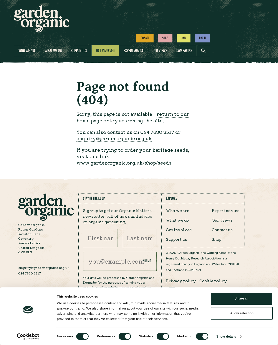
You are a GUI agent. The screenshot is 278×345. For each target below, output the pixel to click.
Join (183, 38)
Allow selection (241, 313)
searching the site (141, 120)
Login (202, 38)
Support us (79, 51)
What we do (53, 51)
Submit (147, 261)
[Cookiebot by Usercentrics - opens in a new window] (28, 336)
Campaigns (184, 51)
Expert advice (134, 51)
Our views (160, 51)
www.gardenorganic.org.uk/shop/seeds (124, 162)
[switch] (125, 336)
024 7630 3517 (29, 273)
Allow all (241, 299)
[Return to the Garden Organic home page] (42, 31)
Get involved (105, 51)
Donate (145, 38)
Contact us (222, 229)
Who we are (27, 51)
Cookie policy (213, 280)
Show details (226, 336)
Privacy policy (181, 280)
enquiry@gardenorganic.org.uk (114, 138)
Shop (165, 38)
